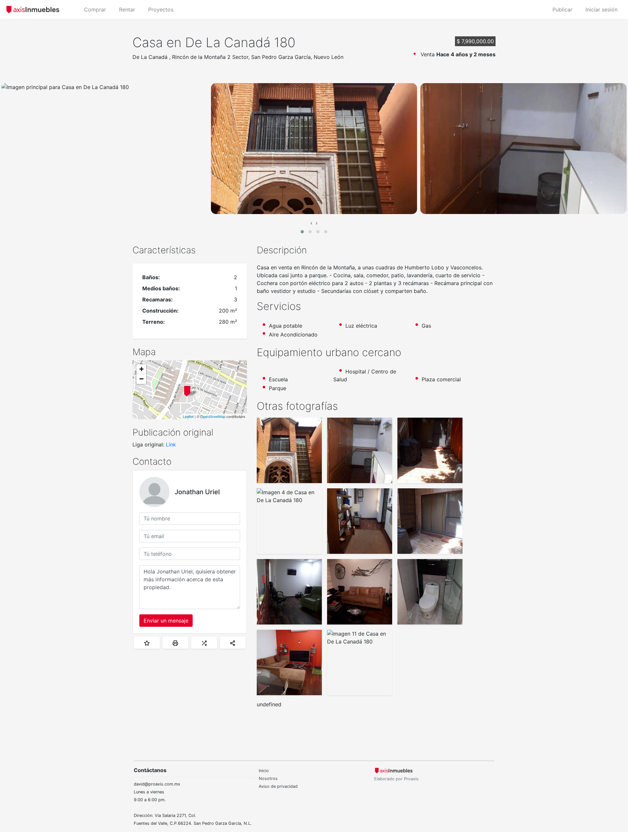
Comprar (95, 9)
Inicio (264, 770)
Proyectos (160, 9)
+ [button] (141, 369)
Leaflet (188, 416)
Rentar (127, 9)
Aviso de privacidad (278, 786)
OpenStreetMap (212, 416)
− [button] (141, 379)
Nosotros (268, 778)
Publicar (562, 9)
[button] (302, 231)
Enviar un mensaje (166, 620)
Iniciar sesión (601, 9)
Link (171, 444)
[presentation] (311, 223)
